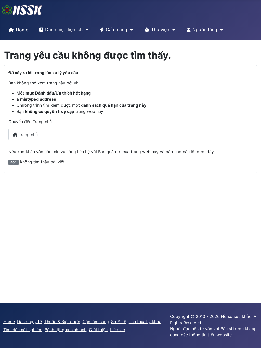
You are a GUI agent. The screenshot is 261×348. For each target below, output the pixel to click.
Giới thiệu (98, 329)
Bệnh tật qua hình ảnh (65, 329)
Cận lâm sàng (96, 321)
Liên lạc (117, 329)
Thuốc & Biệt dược (62, 321)
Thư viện (160, 29)
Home (22, 29)
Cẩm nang (116, 29)
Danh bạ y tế (29, 321)
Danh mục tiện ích (64, 29)
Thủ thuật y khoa (145, 321)
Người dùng (204, 29)
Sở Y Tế (118, 321)
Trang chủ (27, 134)
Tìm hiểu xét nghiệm (22, 329)
